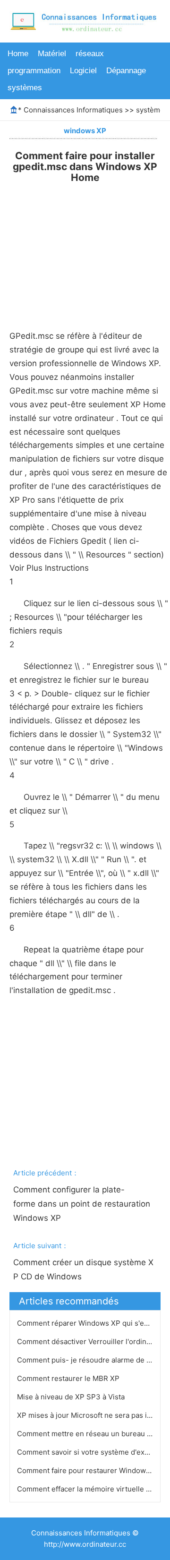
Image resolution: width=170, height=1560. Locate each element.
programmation (34, 70)
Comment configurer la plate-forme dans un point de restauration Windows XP (83, 1204)
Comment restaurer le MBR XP (69, 1378)
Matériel (52, 53)
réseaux (90, 53)
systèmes (25, 87)
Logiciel (83, 70)
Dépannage (126, 70)
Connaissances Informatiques (73, 109)
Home (18, 53)
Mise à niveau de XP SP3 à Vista (72, 1396)
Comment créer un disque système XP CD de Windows (83, 1269)
